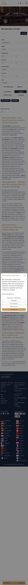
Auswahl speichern (14, 306)
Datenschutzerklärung (8, 294)
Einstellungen (14, 300)
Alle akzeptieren (14, 309)
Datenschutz (17, 298)
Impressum (10, 298)
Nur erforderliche (14, 303)
